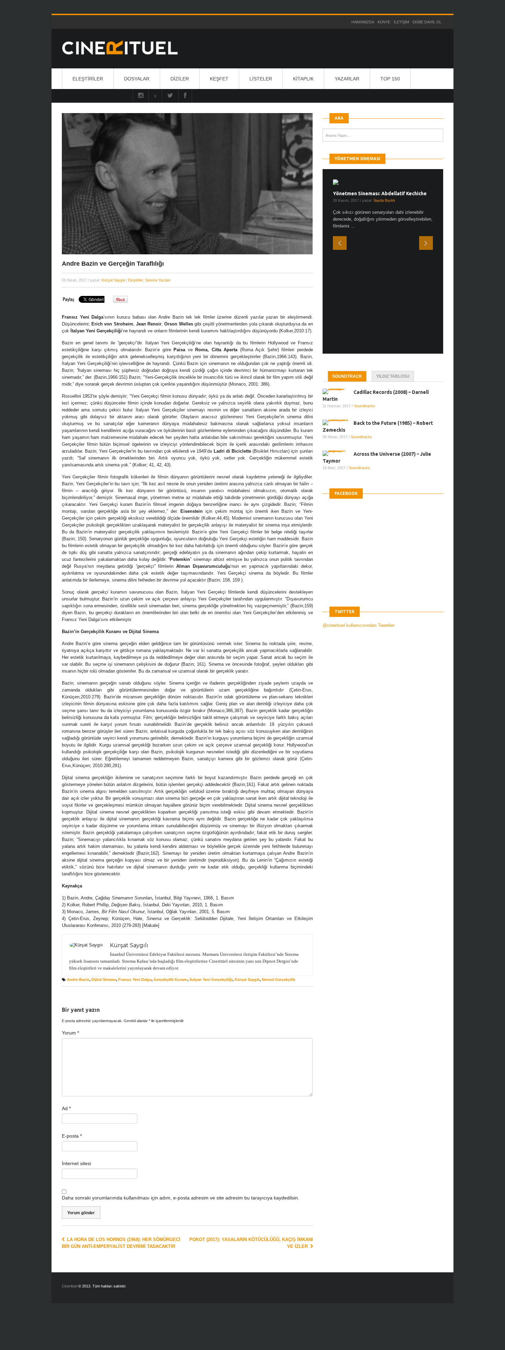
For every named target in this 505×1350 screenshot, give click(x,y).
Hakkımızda (362, 22)
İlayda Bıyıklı (384, 200)
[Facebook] (185, 95)
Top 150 (390, 78)
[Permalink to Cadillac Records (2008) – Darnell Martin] (338, 283)
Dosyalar (136, 78)
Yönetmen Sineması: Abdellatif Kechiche (380, 193)
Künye (384, 22)
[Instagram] (140, 95)
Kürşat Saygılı (113, 280)
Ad (66, 1108)
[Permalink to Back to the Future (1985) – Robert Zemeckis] (338, 314)
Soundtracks (364, 297)
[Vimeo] (155, 95)
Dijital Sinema (103, 979)
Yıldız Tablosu (392, 267)
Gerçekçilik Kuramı (171, 979)
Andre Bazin (78, 979)
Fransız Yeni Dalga (135, 979)
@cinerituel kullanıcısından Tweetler (358, 516)
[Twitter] (170, 95)
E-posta (72, 1136)
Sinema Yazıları (158, 280)
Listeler (260, 78)
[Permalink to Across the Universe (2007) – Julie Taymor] (338, 344)
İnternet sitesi (76, 1163)
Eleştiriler (87, 78)
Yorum (70, 1033)
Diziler (179, 78)
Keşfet (219, 78)
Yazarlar (347, 78)
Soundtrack (347, 267)
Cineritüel (69, 1286)
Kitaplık (303, 78)
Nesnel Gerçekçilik (278, 979)
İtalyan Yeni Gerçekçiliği (211, 979)
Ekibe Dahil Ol (427, 22)
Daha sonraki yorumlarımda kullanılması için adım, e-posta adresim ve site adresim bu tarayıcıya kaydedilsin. (180, 1197)
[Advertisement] (126, 1332)
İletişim (401, 22)
